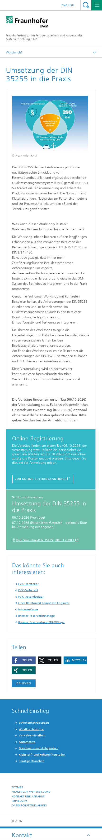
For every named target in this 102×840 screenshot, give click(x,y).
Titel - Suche (86, 5)
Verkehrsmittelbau (32, 735)
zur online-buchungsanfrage (40, 479)
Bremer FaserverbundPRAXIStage (41, 622)
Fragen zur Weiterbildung (31, 791)
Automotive (27, 742)
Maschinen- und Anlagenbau (38, 748)
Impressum (19, 801)
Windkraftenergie (31, 729)
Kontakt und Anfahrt (28, 796)
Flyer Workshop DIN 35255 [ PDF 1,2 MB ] (45, 540)
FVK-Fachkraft (28, 590)
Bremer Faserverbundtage (36, 615)
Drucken (23, 683)
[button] (24, 660)
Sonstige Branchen (31, 761)
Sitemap (17, 787)
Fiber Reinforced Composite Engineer (44, 603)
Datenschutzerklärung (29, 805)
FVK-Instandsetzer (31, 596)
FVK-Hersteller (28, 584)
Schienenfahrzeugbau (34, 722)
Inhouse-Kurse (28, 609)
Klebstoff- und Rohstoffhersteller (42, 754)
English (67, 5)
